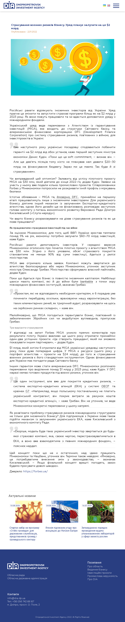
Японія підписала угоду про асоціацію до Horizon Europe (62, 529)
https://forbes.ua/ (35, 471)
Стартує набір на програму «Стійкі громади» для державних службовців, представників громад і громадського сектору (24, 533)
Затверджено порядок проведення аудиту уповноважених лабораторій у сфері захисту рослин (98, 532)
